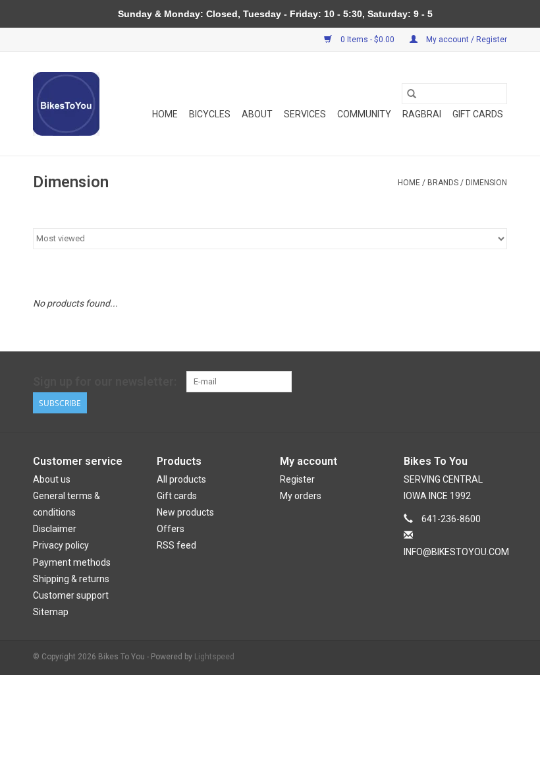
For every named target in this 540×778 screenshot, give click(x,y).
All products (181, 479)
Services (305, 114)
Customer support (71, 595)
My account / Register (465, 39)
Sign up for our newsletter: (104, 381)
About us (51, 479)
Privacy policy (61, 545)
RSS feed (176, 545)
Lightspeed (214, 656)
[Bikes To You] (66, 104)
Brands (442, 182)
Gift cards (477, 114)
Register (297, 479)
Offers (170, 529)
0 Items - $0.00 (367, 39)
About (257, 114)
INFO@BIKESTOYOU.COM (456, 552)
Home (165, 114)
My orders (300, 496)
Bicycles (209, 114)
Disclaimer (54, 529)
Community (364, 114)
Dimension (486, 182)
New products (185, 512)
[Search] (411, 93)
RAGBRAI (421, 114)
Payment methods (72, 562)
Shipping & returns (71, 579)
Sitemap (50, 612)
